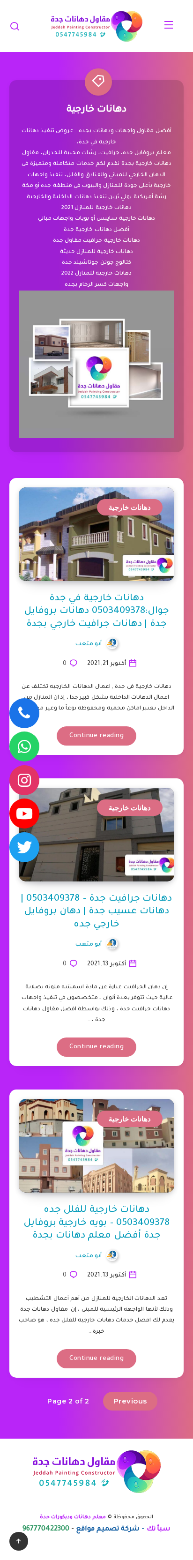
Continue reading (96, 735)
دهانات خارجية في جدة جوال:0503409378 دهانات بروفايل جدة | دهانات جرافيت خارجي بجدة (96, 612)
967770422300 (45, 1529)
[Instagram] (24, 780)
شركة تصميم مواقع (108, 1529)
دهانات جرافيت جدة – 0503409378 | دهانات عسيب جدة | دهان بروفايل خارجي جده (96, 912)
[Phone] (24, 713)
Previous (130, 1400)
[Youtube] (24, 814)
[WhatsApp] (24, 746)
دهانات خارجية (130, 507)
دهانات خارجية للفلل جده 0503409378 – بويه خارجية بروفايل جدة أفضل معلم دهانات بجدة (96, 1223)
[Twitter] (24, 847)
